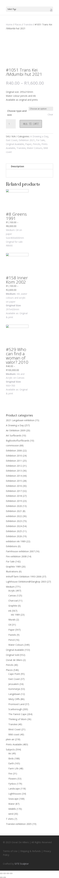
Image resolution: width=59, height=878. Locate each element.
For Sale (40, 140)
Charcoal (13, 600)
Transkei (28, 24)
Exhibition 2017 (14, 491)
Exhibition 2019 (14, 500)
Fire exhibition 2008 (16, 556)
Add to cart (31, 124)
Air (9, 753)
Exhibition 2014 (14, 475)
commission (12, 445)
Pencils (36, 144)
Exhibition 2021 (27, 140)
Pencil (11, 639)
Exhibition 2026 (14, 536)
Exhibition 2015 (14, 480)
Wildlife (12, 808)
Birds (11, 758)
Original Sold (12, 654)
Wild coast (13, 734)
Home (9, 24)
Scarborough (15, 709)
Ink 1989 (15, 614)
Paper (28, 144)
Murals (12, 619)
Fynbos (12, 783)
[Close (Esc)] (1, 873)
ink (9, 610)
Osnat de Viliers (14, 660)
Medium (10, 586)
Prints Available (14, 744)
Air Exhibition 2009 (15, 430)
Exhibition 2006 (14, 450)
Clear (50, 114)
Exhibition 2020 (14, 506)
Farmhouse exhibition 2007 (20, 551)
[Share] (4, 873)
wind (10, 813)
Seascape (13, 798)
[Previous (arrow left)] (1, 877)
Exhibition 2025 (14, 531)
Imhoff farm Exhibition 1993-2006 (23, 576)
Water (11, 803)
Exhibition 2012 (14, 465)
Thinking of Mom (17, 719)
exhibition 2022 (14, 516)
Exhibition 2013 (14, 470)
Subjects (10, 749)
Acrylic (11, 590)
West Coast (14, 729)
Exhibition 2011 (14, 460)
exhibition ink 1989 (16, 541)
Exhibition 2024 (14, 526)
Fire (10, 773)
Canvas (12, 595)
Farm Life (13, 768)
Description (17, 166)
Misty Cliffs (14, 699)
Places (18, 24)
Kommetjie (14, 688)
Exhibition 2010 (14, 455)
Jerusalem (13, 684)
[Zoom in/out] (11, 873)
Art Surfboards (13, 435)
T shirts (10, 818)
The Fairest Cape (17, 714)
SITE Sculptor (22, 863)
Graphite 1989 (13, 566)
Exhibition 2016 (14, 485)
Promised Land (16, 704)
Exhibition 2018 (14, 495)
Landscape (14, 788)
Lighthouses (14, 793)
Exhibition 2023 (14, 521)
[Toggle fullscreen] (8, 873)
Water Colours (34, 148)
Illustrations (12, 571)
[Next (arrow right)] (4, 877)
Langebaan (14, 694)
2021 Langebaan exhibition (20, 420)
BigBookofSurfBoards (17, 440)
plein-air (10, 739)
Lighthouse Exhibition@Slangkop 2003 (26, 581)
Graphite (12, 605)
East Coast (11, 140)
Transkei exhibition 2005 (19, 823)
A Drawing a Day (39, 136)
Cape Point (14, 673)
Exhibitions (11, 546)
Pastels (12, 634)
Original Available (15, 144)
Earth (11, 763)
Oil (9, 624)
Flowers (12, 778)
